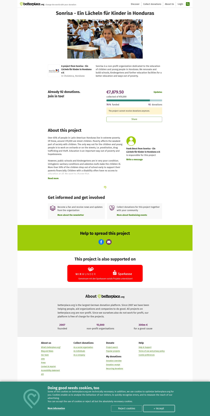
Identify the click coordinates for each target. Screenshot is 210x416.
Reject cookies (126, 408)
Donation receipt (113, 365)
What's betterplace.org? (51, 347)
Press (43, 362)
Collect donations (152, 4)
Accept (160, 408)
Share (134, 119)
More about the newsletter (70, 215)
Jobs (43, 359)
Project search (112, 347)
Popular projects (113, 351)
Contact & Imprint (48, 366)
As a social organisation (83, 347)
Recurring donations (114, 368)
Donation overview (114, 361)
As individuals (79, 351)
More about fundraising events (132, 215)
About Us (169, 4)
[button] (101, 242)
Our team (45, 355)
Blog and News (47, 351)
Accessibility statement (50, 370)
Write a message (134, 159)
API (42, 374)
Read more (53, 178)
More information (56, 408)
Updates (158, 92)
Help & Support (145, 347)
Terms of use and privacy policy (152, 351)
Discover (135, 4)
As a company (79, 355)
